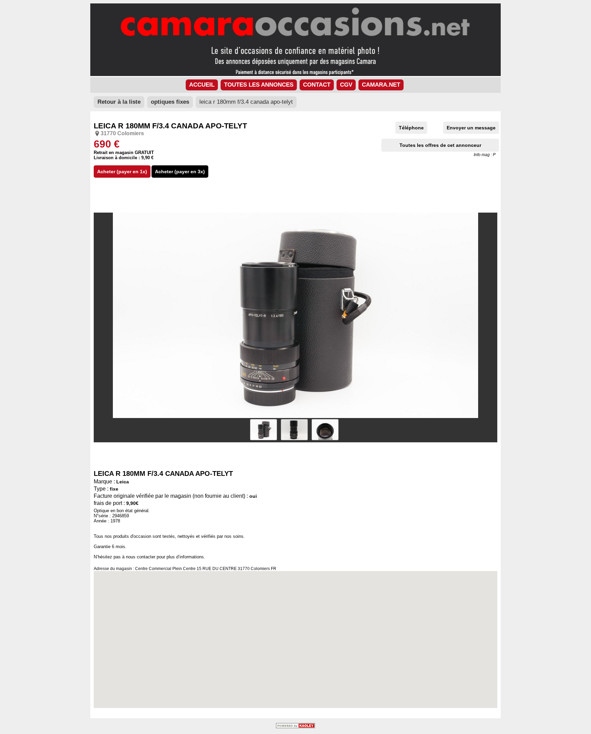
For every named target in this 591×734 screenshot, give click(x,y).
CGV (346, 84)
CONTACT (316, 84)
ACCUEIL (201, 84)
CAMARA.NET (381, 84)
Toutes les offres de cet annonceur (440, 145)
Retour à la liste (119, 102)
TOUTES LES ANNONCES (258, 84)
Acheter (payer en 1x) (122, 171)
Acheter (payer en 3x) (180, 171)
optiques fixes (170, 102)
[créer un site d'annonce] (295, 726)
